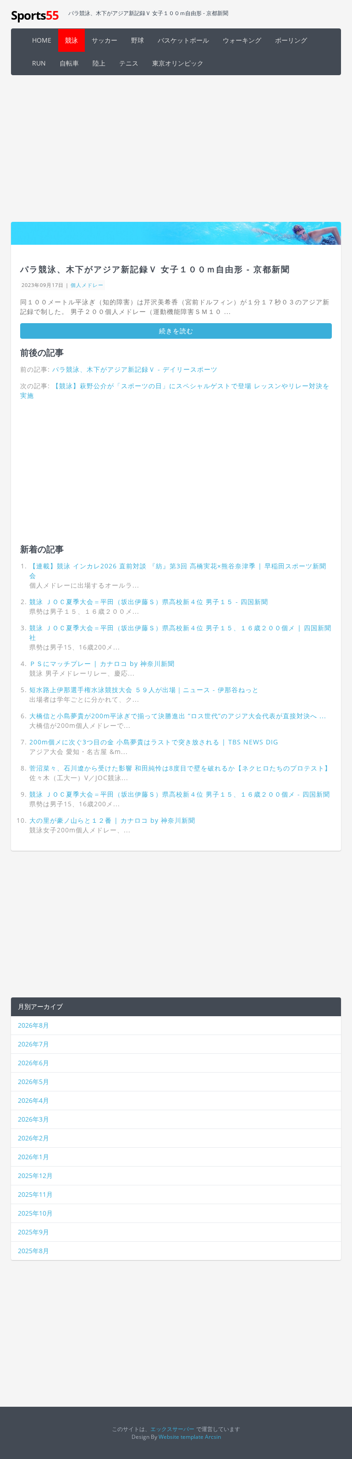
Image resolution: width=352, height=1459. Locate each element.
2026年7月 (33, 1044)
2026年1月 (33, 1156)
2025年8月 (33, 1250)
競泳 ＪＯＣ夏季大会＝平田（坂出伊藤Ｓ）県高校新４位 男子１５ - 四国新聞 (148, 601)
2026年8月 (33, 1025)
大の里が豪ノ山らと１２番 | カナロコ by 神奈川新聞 (112, 820)
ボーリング (291, 40)
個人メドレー (87, 284)
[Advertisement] (176, 148)
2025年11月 (35, 1194)
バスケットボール (183, 40)
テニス (128, 63)
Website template (181, 1436)
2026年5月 (33, 1081)
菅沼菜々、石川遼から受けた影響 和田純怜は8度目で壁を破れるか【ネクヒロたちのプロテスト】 (180, 768)
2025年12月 (35, 1175)
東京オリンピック (178, 63)
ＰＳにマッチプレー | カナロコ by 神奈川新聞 (102, 663)
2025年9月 (33, 1232)
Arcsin (213, 1436)
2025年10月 (35, 1213)
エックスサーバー (172, 1428)
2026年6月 (33, 1062)
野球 (137, 40)
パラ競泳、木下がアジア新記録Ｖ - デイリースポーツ (135, 369)
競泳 (71, 40)
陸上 (99, 63)
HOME (41, 40)
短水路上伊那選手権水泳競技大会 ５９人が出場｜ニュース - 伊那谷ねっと (144, 689)
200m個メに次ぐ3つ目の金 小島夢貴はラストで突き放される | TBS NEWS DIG (153, 742)
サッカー (104, 40)
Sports (35, 15)
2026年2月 (33, 1138)
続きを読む (176, 330)
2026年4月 (33, 1100)
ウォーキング (242, 40)
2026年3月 (33, 1119)
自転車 (69, 63)
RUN (39, 63)
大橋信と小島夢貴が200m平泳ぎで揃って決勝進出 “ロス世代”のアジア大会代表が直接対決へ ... (177, 715)
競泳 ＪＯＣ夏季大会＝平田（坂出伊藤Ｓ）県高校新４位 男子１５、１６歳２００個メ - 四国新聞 (179, 794)
